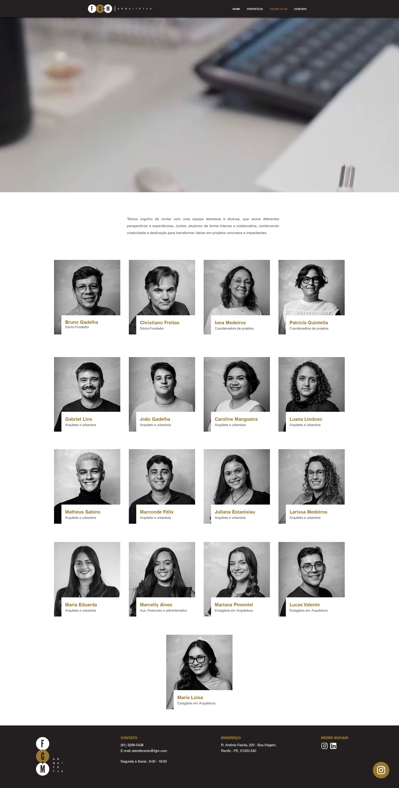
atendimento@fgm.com (149, 751)
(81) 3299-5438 (132, 745)
